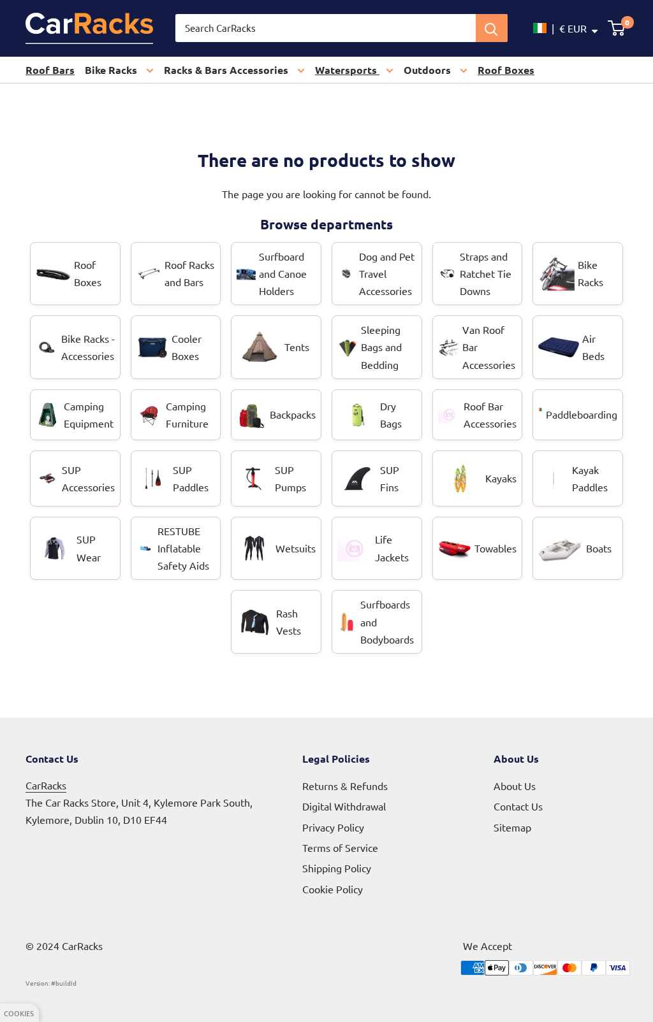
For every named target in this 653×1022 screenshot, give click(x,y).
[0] (617, 28)
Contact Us (518, 806)
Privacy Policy (333, 827)
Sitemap (512, 827)
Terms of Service (340, 847)
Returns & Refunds (345, 785)
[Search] (492, 28)
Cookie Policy (332, 888)
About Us (515, 785)
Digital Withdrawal (344, 806)
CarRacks (46, 785)
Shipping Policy (336, 867)
